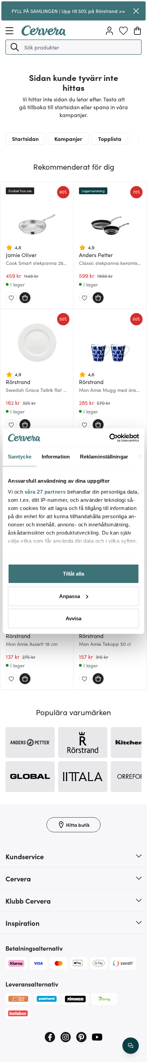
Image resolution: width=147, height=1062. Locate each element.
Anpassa (69, 596)
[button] (15, 47)
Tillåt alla (73, 574)
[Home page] (44, 33)
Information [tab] (56, 456)
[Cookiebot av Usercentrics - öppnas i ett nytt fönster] (109, 437)
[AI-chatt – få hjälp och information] (130, 1045)
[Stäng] (136, 11)
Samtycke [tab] (19, 456)
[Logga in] (109, 30)
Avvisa (73, 618)
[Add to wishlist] (11, 298)
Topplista (109, 138)
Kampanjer (68, 138)
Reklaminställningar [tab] (104, 456)
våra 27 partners (45, 491)
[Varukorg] (137, 30)
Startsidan (25, 138)
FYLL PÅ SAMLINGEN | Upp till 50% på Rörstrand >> (68, 11)
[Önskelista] (123, 30)
